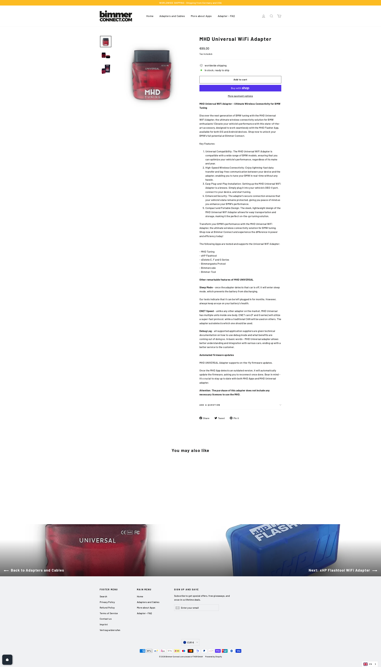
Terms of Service (109, 613)
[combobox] (370, 664)
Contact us (106, 618)
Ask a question (209, 405)
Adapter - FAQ (226, 16)
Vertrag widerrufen (110, 630)
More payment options (240, 95)
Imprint (104, 624)
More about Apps (201, 16)
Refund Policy (107, 607)
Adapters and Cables (172, 16)
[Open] (7, 660)
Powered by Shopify (213, 657)
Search (103, 596)
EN (370, 664)
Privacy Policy (107, 602)
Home (150, 16)
